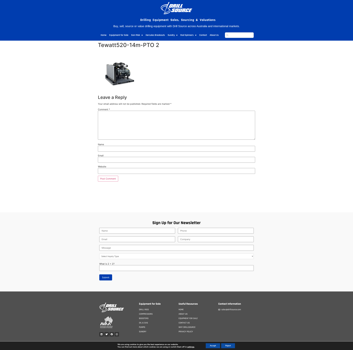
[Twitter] (106, 334)
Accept (213, 345)
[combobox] (239, 35)
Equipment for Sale (118, 35)
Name (101, 144)
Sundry (171, 35)
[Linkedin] (101, 334)
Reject (228, 345)
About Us (214, 35)
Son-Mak (135, 35)
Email (101, 155)
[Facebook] (111, 334)
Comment (104, 109)
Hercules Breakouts (155, 35)
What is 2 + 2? (106, 264)
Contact (203, 35)
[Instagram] (117, 334)
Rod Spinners (187, 35)
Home (103, 35)
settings (190, 347)
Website (102, 166)
